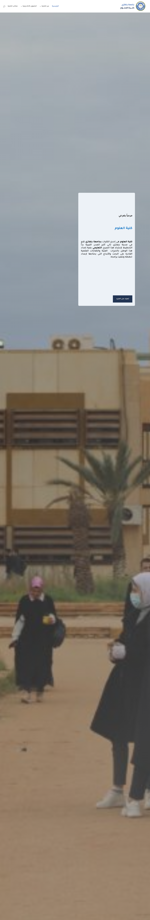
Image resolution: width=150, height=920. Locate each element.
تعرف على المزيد (122, 299)
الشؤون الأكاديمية (30, 6)
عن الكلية (45, 6)
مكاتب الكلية (13, 6)
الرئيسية (55, 6)
